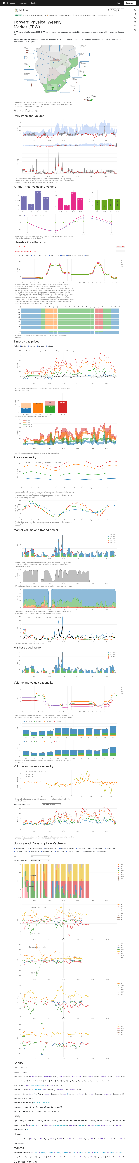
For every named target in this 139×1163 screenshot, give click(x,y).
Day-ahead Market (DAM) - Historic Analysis (93, 15)
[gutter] (7, 24)
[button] (13, 19)
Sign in (118, 3)
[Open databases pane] (135, 14)
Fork (114, 10)
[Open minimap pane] (135, 18)
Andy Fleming (23, 10)
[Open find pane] (135, 25)
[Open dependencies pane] (135, 22)
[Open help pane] (135, 29)
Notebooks (11, 3)
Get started (130, 3)
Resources (23, 3)
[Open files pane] (135, 10)
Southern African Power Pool (34, 15)
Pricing (33, 3)
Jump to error (121, 246)
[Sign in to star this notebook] (118, 10)
